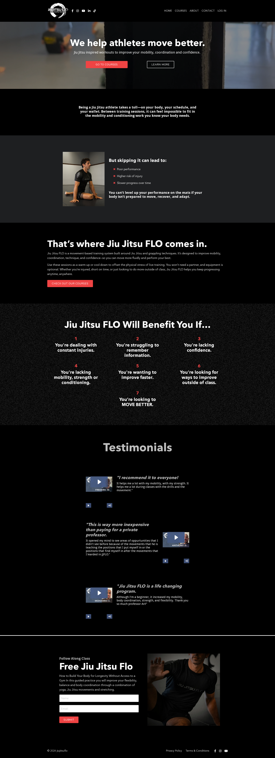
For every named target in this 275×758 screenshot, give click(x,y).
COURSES (181, 11)
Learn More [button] (161, 64)
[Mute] (109, 505)
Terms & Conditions (197, 751)
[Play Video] (88, 505)
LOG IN (222, 11)
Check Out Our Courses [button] (70, 283)
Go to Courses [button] (107, 64)
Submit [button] (69, 720)
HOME (168, 11)
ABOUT (194, 11)
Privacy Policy (174, 751)
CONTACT (208, 11)
